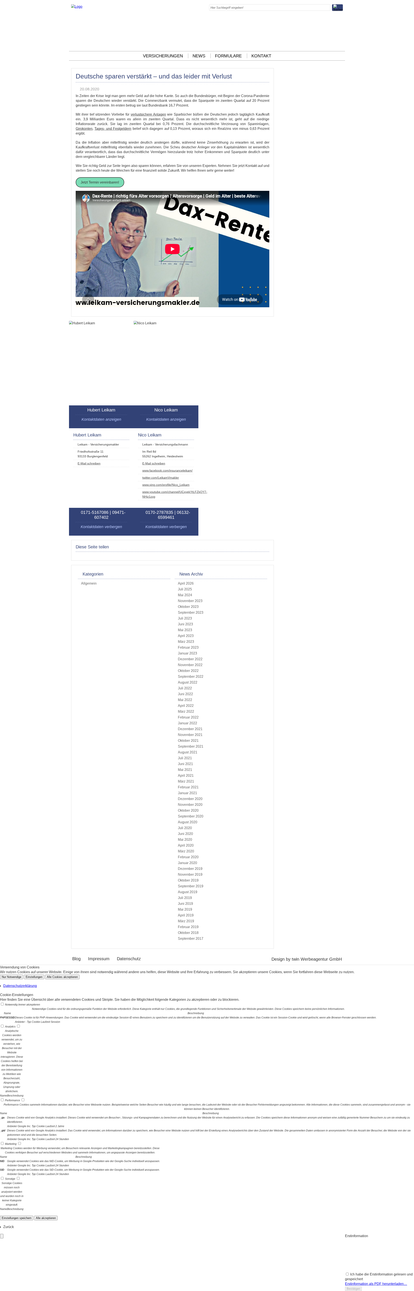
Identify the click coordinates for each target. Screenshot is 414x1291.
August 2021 (187, 752)
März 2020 (186, 851)
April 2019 (186, 915)
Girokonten (84, 128)
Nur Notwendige (11, 977)
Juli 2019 (185, 898)
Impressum (99, 958)
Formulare (228, 55)
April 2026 (186, 583)
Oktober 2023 (188, 607)
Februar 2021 (188, 787)
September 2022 (190, 676)
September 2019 (190, 886)
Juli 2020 (185, 828)
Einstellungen (34, 977)
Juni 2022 (185, 694)
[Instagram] (341, 25)
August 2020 (187, 822)
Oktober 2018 (188, 933)
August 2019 (187, 892)
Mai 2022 (185, 700)
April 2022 (186, 705)
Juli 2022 (185, 688)
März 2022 (186, 711)
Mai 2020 (185, 839)
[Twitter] (341, 35)
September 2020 (190, 816)
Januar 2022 (187, 723)
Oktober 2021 (188, 740)
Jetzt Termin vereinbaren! (100, 182)
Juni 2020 (185, 834)
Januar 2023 (187, 653)
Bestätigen (353, 1288)
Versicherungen (163, 55)
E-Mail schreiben (89, 463)
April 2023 (186, 636)
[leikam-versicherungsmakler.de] (76, 6)
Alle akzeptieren (46, 1218)
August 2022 (187, 682)
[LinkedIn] (341, 30)
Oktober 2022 (188, 671)
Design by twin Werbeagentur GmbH (306, 959)
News (199, 55)
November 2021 (190, 735)
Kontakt (261, 55)
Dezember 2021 (190, 729)
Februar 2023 (188, 647)
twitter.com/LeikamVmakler (160, 477)
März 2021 (186, 781)
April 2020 (186, 845)
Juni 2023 (185, 624)
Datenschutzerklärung (20, 986)
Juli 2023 (185, 618)
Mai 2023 (185, 630)
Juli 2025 (185, 589)
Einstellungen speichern (16, 1218)
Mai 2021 (185, 770)
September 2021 (190, 746)
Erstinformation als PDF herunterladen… (376, 1284)
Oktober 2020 (188, 810)
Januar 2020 (187, 863)
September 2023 (190, 612)
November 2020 (190, 804)
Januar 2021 (187, 793)
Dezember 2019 (190, 869)
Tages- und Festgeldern (112, 128)
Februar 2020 (188, 857)
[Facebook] (341, 20)
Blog (76, 958)
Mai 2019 (185, 909)
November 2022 (190, 665)
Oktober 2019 (188, 880)
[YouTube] (341, 44)
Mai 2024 (185, 595)
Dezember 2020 (190, 799)
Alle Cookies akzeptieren (62, 977)
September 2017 (190, 938)
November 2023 (190, 601)
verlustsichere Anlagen (148, 114)
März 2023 (186, 641)
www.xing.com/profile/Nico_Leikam (166, 484)
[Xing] (341, 39)
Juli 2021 (185, 758)
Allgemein (89, 583)
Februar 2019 (188, 927)
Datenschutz (129, 958)
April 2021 (186, 775)
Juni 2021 (185, 764)
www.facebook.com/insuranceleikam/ (167, 470)
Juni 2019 (185, 903)
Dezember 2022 (190, 659)
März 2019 (186, 921)
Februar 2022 (188, 717)
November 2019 (190, 874)
